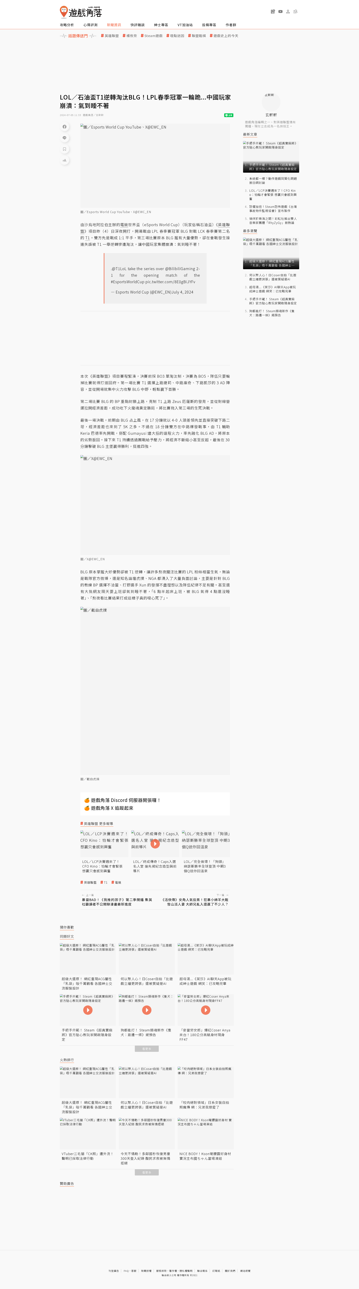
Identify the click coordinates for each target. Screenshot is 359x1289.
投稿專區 (209, 24)
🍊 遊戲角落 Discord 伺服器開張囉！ (122, 800)
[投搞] (273, 11)
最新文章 (250, 134)
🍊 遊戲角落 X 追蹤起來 (109, 808)
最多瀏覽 (250, 230)
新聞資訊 (114, 24)
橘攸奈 (131, 35)
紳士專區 (161, 24)
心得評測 (90, 24)
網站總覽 (245, 1271)
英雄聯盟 (112, 35)
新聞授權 (146, 1271)
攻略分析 (67, 24)
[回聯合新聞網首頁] (64, 12)
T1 (106, 882)
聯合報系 (202, 1271)
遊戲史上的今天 (226, 35)
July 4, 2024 (183, 292)
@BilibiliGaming (180, 268)
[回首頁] (81, 12)
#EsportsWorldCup (128, 281)
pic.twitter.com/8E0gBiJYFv (170, 281)
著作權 (173, 1271)
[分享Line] (64, 137)
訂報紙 (216, 1271)
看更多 (146, 1049)
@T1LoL (119, 268)
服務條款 (161, 1271)
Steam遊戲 (154, 35)
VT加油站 (185, 24)
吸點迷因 (177, 35)
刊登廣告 (114, 1271)
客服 (133, 1271)
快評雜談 (138, 24)
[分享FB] (64, 126)
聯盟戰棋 (199, 35)
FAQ (126, 1271)
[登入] (288, 11)
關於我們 (230, 1271)
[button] (295, 11)
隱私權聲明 (186, 1271)
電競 (118, 882)
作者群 (231, 24)
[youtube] (280, 11)
